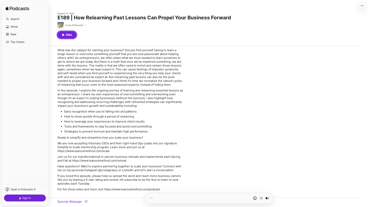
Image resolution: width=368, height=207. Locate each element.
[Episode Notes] (255, 198)
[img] (17, 9)
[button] (25, 19)
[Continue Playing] (261, 198)
